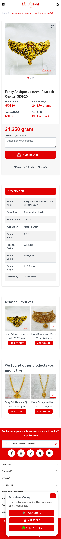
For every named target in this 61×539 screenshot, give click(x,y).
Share (43, 166)
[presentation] (8, 326)
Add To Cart (17, 343)
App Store (34, 520)
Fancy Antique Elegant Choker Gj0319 (23, 333)
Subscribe (56, 444)
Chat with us (34, 527)
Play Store (34, 512)
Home (4, 13)
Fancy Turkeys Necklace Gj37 (45, 402)
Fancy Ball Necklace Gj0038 (18, 402)
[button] (28, 78)
